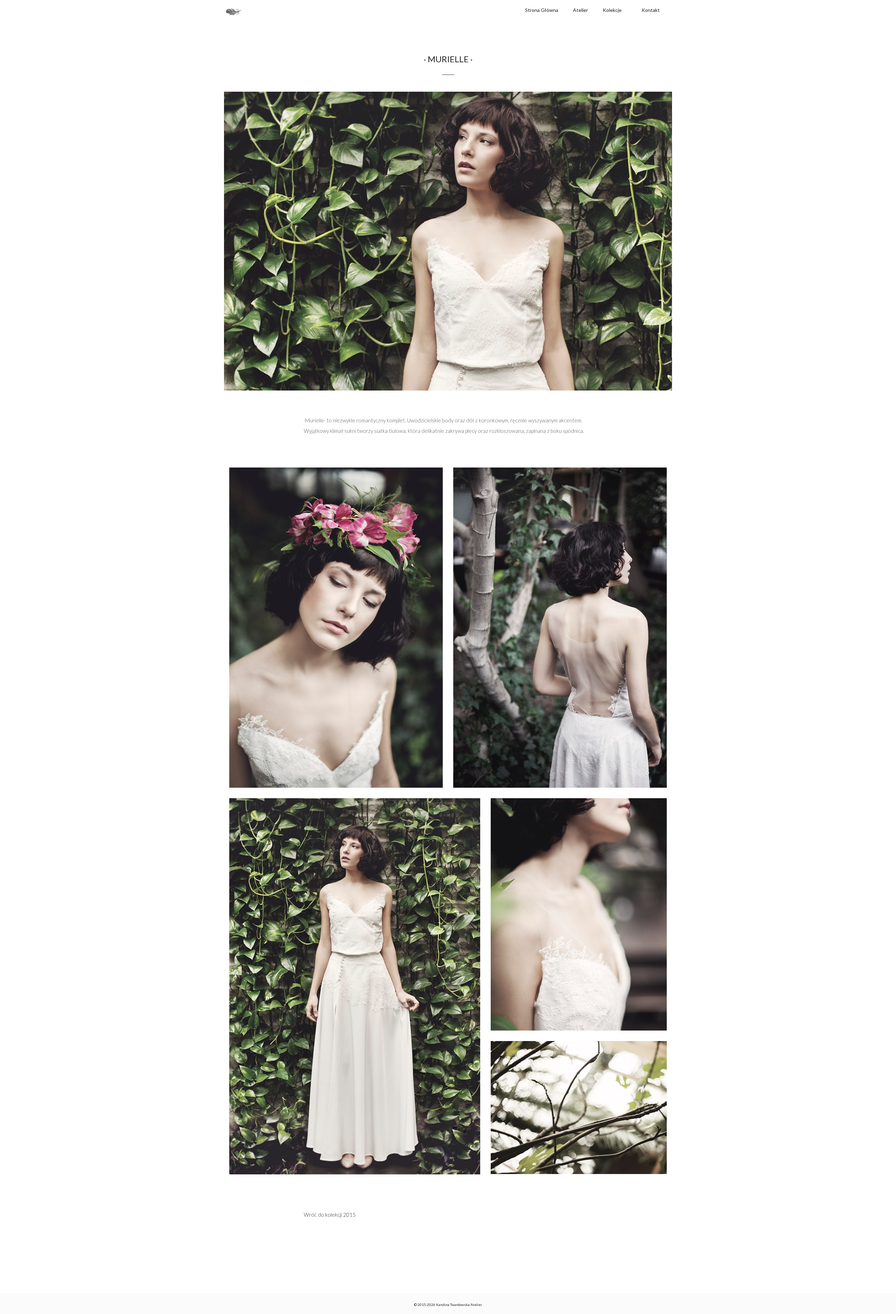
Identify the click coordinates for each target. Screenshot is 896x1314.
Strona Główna (541, 10)
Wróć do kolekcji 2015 (330, 1214)
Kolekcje (612, 10)
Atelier (580, 10)
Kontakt (651, 10)
